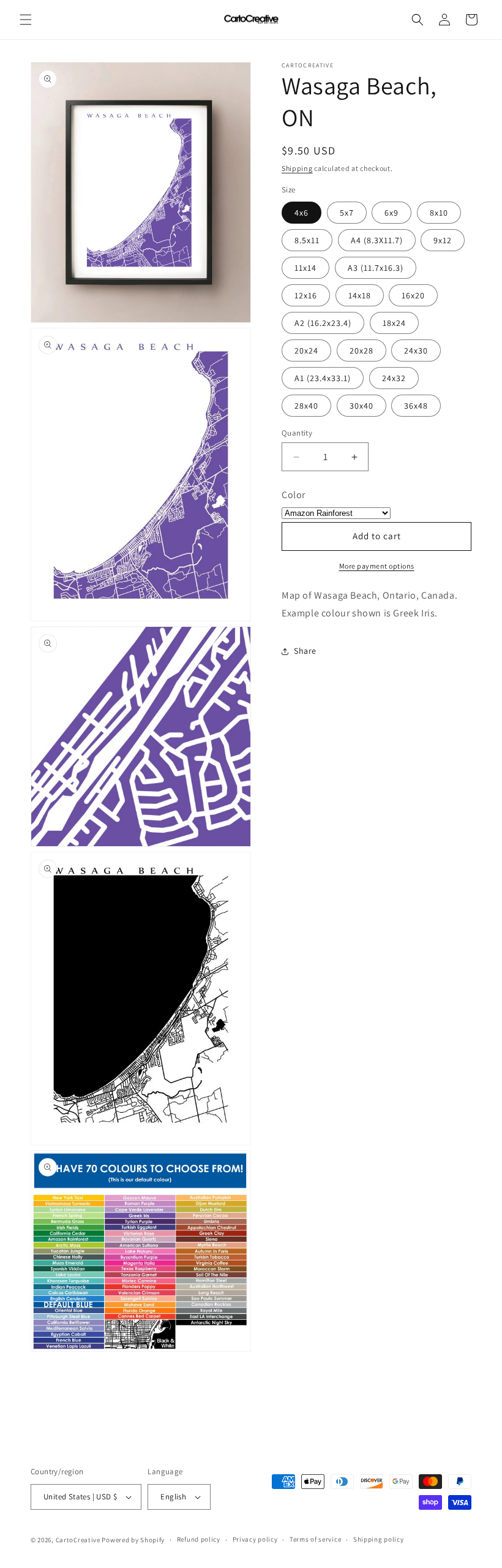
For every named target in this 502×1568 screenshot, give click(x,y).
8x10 (439, 212)
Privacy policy (255, 1539)
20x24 (306, 350)
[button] (25, 19)
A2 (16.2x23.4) (322, 322)
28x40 (306, 405)
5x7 (347, 212)
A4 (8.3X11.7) (377, 240)
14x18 (359, 295)
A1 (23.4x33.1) (322, 378)
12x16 (305, 295)
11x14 (305, 267)
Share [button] (305, 650)
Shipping (297, 168)
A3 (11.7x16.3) (375, 267)
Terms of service (315, 1539)
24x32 (394, 378)
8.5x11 (307, 240)
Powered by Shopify (133, 1540)
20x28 (361, 350)
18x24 (394, 322)
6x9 (391, 212)
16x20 (413, 295)
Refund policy (198, 1539)
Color (293, 494)
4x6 (301, 212)
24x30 (416, 350)
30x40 (361, 405)
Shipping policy (378, 1539)
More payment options (376, 565)
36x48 (416, 405)
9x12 (442, 240)
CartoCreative (78, 1540)
